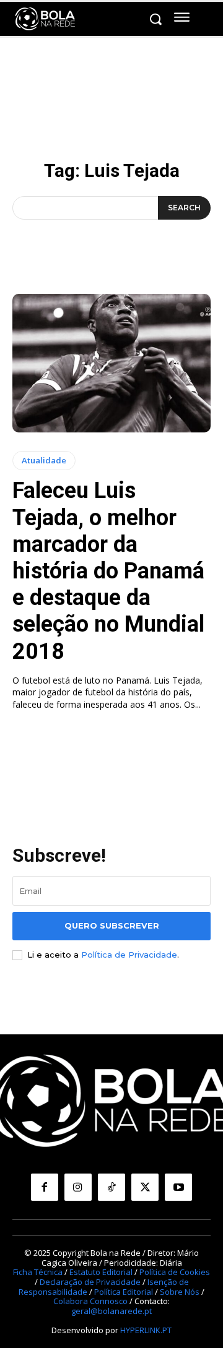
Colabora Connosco (90, 1301)
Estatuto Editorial (101, 1271)
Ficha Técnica (38, 1271)
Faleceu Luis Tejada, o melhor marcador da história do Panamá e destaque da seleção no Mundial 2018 (108, 571)
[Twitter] (145, 1187)
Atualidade (44, 460)
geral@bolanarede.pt (111, 1310)
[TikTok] (111, 1187)
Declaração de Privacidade (90, 1281)
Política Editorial (123, 1291)
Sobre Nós (179, 1291)
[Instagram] (78, 1187)
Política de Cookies (174, 1271)
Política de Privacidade (129, 954)
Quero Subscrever (111, 925)
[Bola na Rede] (45, 19)
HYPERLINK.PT (146, 1330)
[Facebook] (44, 1187)
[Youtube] (178, 1187)
